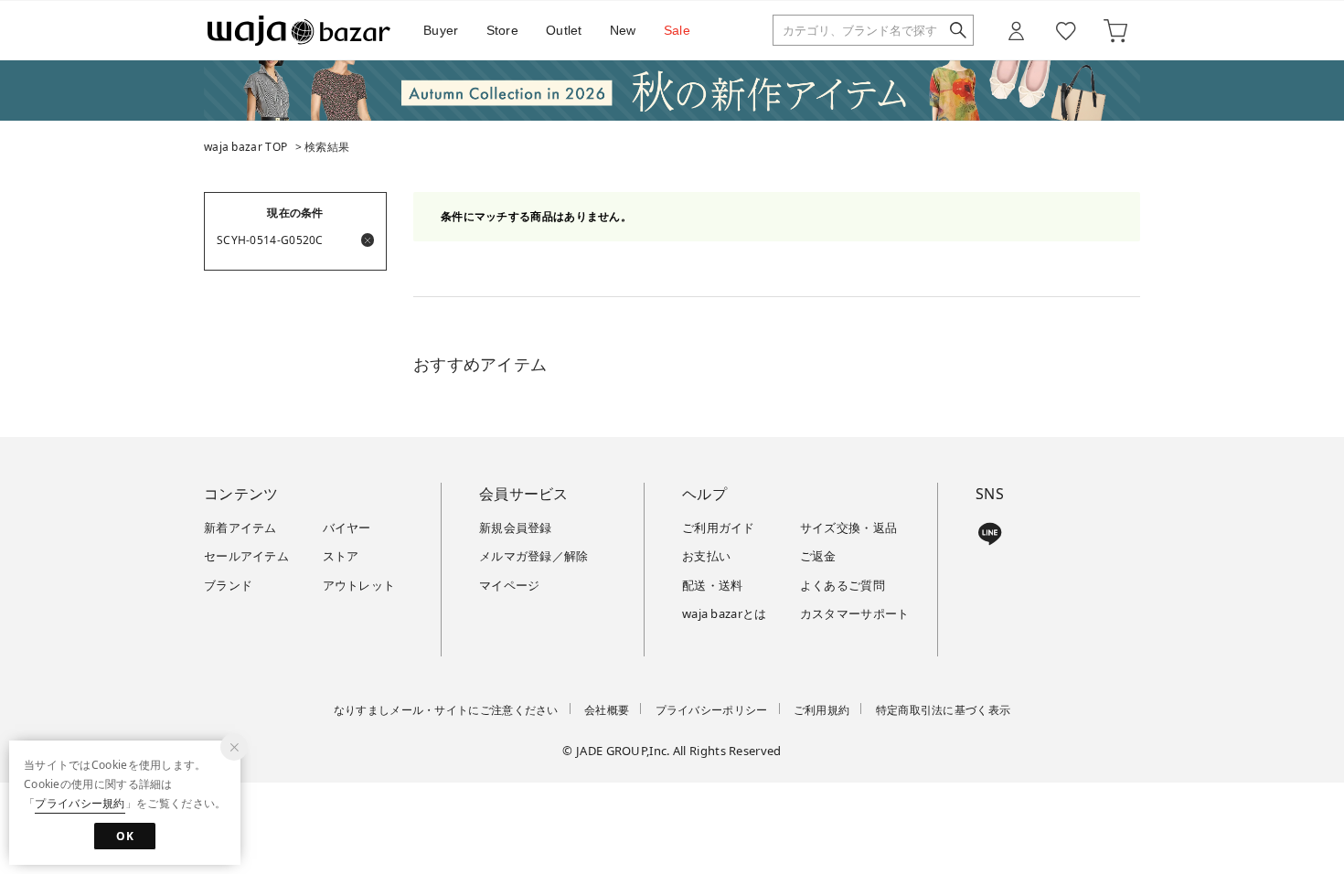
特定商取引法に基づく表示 (943, 710)
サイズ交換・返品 (848, 527)
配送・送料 (712, 585)
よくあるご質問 (842, 585)
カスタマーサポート (855, 613)
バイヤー (347, 527)
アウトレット (359, 585)
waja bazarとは (724, 613)
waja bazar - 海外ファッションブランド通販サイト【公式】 (299, 30)
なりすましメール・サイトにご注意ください (446, 710)
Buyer (441, 30)
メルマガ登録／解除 (534, 556)
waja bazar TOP (245, 147)
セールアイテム (246, 556)
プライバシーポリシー (712, 710)
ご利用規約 (822, 710)
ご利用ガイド (718, 527)
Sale (677, 30)
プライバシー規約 (79, 803)
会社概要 (606, 710)
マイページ (509, 585)
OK (124, 836)
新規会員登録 (515, 527)
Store (502, 30)
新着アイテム (240, 527)
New (623, 30)
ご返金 (818, 556)
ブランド (228, 585)
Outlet (564, 30)
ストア (341, 556)
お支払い (706, 556)
